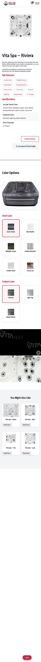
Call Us (27, 657)
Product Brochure (30, 139)
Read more (7, 425)
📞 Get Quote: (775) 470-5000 (25, 146)
